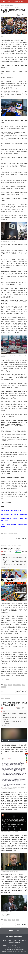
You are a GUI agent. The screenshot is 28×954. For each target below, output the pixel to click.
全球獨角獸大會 (10, 1)
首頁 (4, 1)
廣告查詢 (10, 940)
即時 (15, 1)
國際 (2, 551)
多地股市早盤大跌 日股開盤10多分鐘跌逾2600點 (14, 514)
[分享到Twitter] (26, 760)
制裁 (13, 919)
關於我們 (16, 940)
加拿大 (10, 684)
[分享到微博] (26, 762)
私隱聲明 (10, 942)
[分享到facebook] (26, 756)
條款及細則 (17, 942)
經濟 (17, 919)
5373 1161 (9, 945)
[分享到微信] (26, 758)
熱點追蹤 (3, 14)
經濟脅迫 (3, 686)
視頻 (17, 1)
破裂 (24, 684)
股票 (15, 533)
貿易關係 (15, 684)
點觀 (22, 1)
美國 (6, 533)
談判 (20, 684)
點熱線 (4, 940)
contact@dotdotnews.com (21, 945)
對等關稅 (10, 533)
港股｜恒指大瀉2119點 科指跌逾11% (11, 510)
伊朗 (10, 919)
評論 (20, 1)
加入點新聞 (22, 940)
